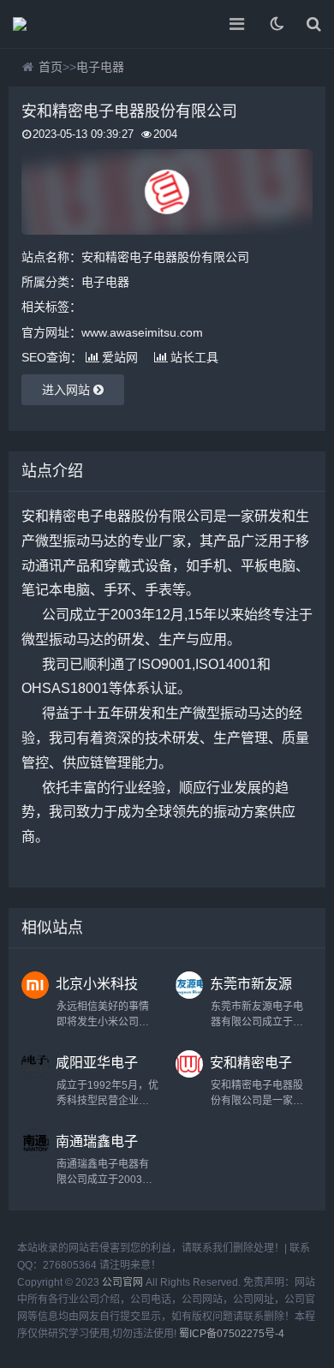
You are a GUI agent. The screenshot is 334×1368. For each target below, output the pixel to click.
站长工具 (194, 357)
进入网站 (67, 390)
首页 (51, 67)
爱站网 (120, 357)
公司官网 (122, 1282)
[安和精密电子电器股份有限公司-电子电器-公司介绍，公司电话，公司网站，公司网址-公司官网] (73, 24)
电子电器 (100, 67)
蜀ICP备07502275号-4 (231, 1334)
